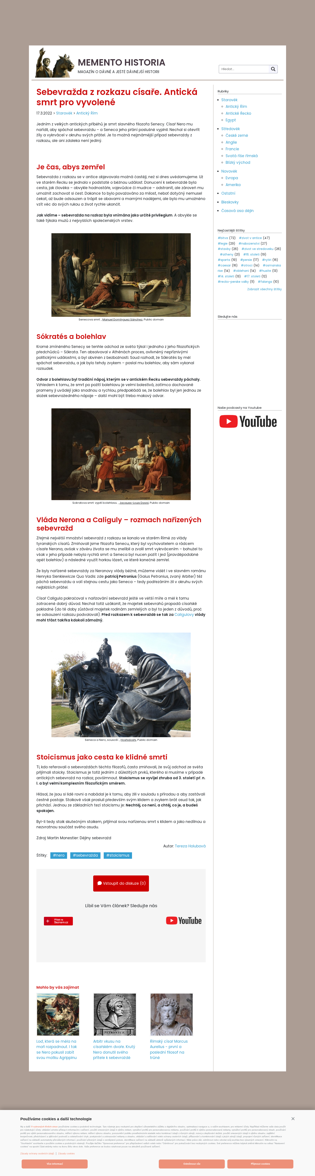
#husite (265, 271)
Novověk (229, 171)
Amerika (233, 184)
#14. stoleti (226, 276)
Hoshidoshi (128, 740)
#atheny (226, 254)
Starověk (64, 113)
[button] (293, 1118)
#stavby (224, 249)
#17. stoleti (252, 276)
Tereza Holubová (190, 846)
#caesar (224, 265)
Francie (232, 149)
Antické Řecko (238, 113)
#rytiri (266, 260)
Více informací (55, 1163)
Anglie (231, 142)
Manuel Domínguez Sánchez (122, 319)
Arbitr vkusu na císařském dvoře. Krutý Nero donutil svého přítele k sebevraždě (114, 1049)
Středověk (230, 128)
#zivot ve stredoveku (257, 249)
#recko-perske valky (233, 282)
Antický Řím (87, 113)
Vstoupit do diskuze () (124, 883)
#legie (223, 243)
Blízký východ (238, 162)
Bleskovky (230, 202)
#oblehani (241, 271)
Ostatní (228, 193)
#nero (58, 855)
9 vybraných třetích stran (44, 1126)
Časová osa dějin (237, 210)
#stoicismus (117, 855)
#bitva (223, 238)
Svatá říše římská (242, 155)
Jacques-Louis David (133, 503)
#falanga (265, 282)
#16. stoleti (251, 254)
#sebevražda (85, 855)
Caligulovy (184, 614)
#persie (246, 260)
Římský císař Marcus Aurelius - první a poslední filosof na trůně (169, 1049)
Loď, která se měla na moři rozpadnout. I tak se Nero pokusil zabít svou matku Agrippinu (56, 1049)
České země (237, 135)
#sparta (224, 260)
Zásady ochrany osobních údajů (37, 1153)
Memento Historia (121, 62)
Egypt (231, 120)
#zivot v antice (250, 238)
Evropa (232, 177)
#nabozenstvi (249, 243)
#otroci (246, 265)
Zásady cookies (66, 1153)
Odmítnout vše (191, 1163)
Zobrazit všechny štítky (264, 289)
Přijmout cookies (260, 1163)
